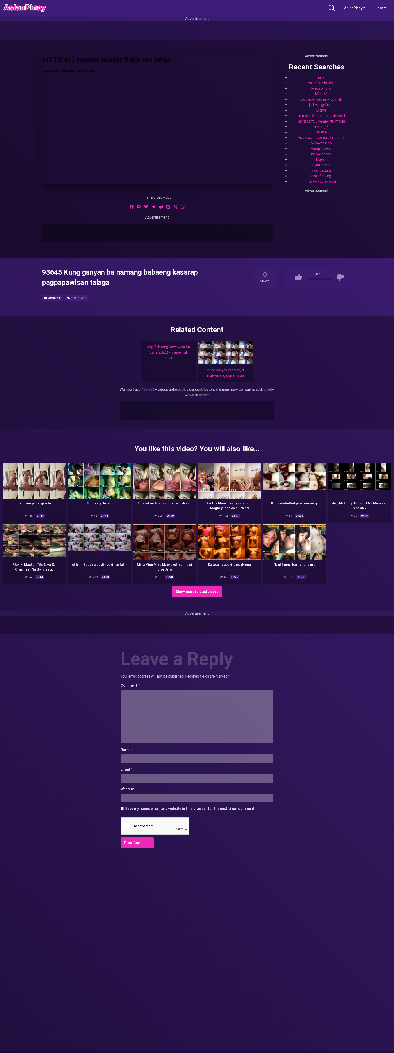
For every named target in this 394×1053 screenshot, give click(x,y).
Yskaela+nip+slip (321, 83)
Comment (130, 685)
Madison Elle (321, 88)
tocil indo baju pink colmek (321, 99)
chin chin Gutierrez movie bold (321, 116)
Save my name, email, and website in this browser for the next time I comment (189, 808)
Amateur (54, 298)
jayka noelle (321, 165)
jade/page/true (321, 105)
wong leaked (321, 148)
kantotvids (78, 298)
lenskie (321, 132)
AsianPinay (353, 8)
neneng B (321, 127)
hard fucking (321, 176)
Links (378, 8)
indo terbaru (321, 170)
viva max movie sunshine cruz (321, 138)
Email (126, 769)
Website (127, 789)
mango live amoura (321, 181)
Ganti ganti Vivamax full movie (321, 121)
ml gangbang (321, 154)
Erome (321, 110)
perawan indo (321, 143)
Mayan (321, 159)
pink (321, 77)
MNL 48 (321, 94)
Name (127, 750)
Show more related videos (197, 591)
